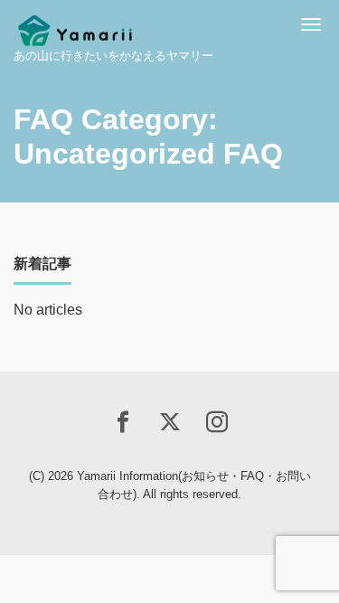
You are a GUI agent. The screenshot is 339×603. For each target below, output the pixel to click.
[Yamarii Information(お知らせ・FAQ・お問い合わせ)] (75, 25)
